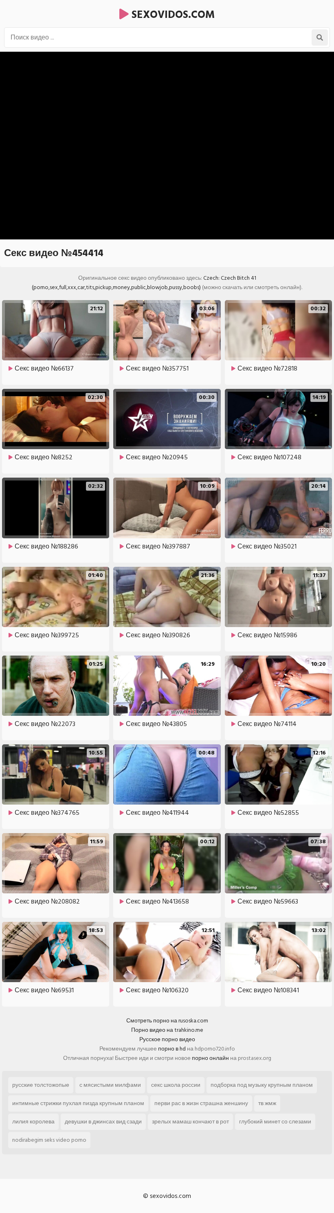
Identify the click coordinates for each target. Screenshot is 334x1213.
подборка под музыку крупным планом (262, 1085)
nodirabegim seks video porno (49, 1140)
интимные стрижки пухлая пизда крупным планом (78, 1103)
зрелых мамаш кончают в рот (190, 1121)
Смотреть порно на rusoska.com (167, 1020)
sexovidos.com (172, 14)
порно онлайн (210, 1058)
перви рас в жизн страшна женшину (201, 1103)
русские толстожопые (40, 1085)
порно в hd (172, 1048)
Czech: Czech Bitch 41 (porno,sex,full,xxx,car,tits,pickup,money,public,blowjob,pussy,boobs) (144, 282)
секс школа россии (175, 1085)
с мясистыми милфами (110, 1085)
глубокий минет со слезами (275, 1121)
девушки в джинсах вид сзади (103, 1121)
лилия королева (33, 1121)
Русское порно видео (167, 1039)
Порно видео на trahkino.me (167, 1030)
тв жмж (267, 1103)
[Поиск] (320, 37)
